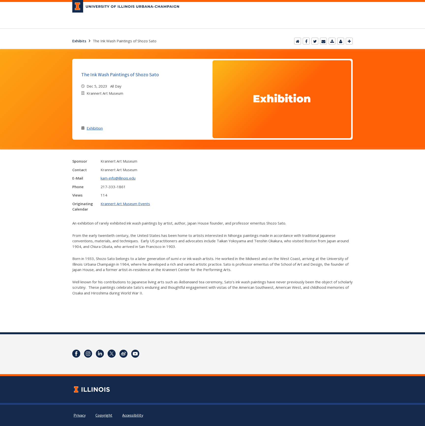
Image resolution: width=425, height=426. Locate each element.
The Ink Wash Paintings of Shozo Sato (120, 74)
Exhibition (95, 128)
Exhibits (79, 40)
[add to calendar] (332, 41)
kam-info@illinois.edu (118, 178)
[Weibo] (123, 353)
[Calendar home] (297, 41)
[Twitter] (314, 41)
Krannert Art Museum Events (125, 203)
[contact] (340, 41)
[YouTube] (135, 353)
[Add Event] (349, 41)
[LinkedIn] (99, 353)
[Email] (323, 41)
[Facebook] (306, 41)
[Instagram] (88, 353)
